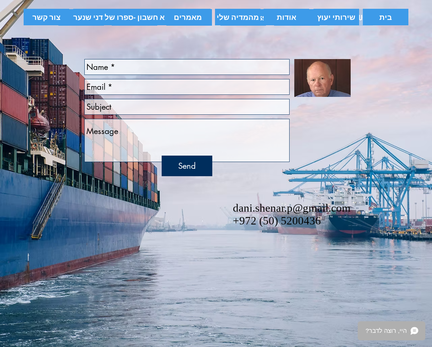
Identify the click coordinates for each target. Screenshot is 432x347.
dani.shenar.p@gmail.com (292, 208)
